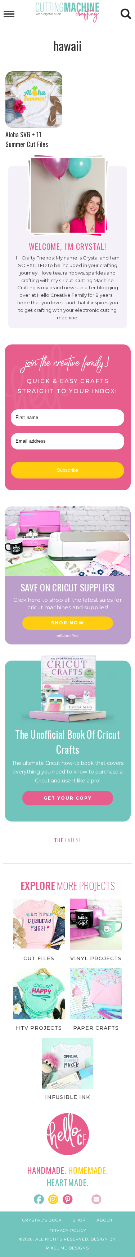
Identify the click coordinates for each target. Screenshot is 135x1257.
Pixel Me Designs (67, 1248)
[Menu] (9, 14)
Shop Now (67, 622)
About (104, 1220)
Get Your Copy (68, 798)
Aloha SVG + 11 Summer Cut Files (26, 139)
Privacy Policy (67, 1230)
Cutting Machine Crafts (68, 12)
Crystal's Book (42, 1220)
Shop (79, 1220)
